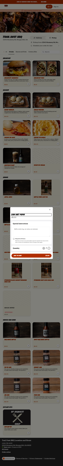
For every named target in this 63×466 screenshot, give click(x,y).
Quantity (16, 248)
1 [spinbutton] (46, 248)
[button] (31, 256)
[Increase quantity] (49, 248)
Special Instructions (20, 224)
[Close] (50, 209)
